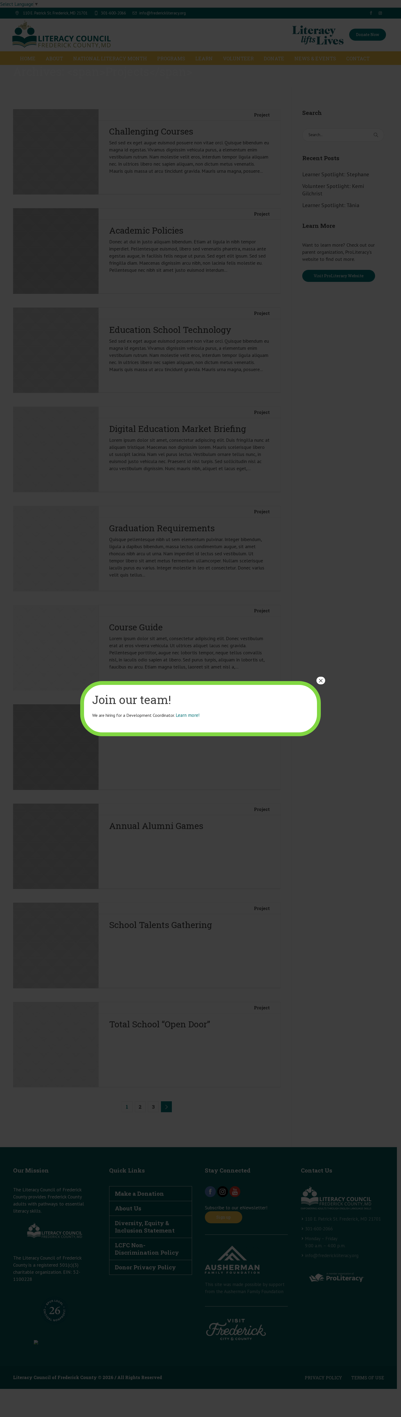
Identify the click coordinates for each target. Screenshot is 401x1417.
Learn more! (187, 715)
